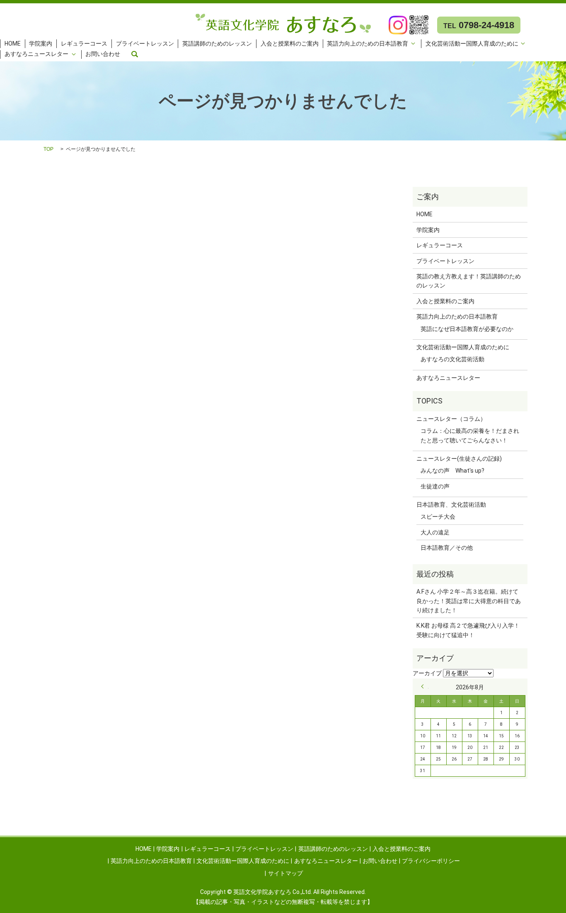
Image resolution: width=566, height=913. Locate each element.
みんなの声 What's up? (452, 470)
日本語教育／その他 (447, 547)
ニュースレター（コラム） (451, 418)
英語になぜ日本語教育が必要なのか (467, 329)
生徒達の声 (435, 486)
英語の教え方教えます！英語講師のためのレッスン (468, 281)
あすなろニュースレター (36, 54)
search (134, 54)
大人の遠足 (435, 532)
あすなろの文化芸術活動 (452, 359)
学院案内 (40, 43)
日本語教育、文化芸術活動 (451, 504)
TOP (48, 149)
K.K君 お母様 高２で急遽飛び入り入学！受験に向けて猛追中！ (468, 630)
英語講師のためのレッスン (217, 43)
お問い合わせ (102, 54)
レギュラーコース (84, 43)
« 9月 (424, 686)
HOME (13, 43)
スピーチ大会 (438, 516)
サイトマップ (285, 873)
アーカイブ (427, 673)
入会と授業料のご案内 (290, 43)
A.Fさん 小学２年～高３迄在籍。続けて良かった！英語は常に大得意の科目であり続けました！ (468, 600)
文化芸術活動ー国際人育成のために (472, 43)
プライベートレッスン (145, 43)
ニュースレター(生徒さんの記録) (459, 458)
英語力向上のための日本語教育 (367, 43)
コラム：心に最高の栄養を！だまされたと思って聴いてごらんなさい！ (470, 435)
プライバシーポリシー (431, 860)
